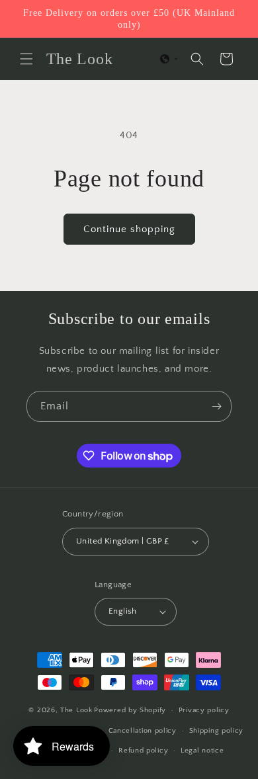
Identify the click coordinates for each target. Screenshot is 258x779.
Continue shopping (129, 229)
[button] (26, 58)
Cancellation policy (142, 731)
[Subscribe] (216, 406)
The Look (76, 710)
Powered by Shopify (130, 710)
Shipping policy (216, 731)
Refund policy (143, 751)
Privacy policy (204, 710)
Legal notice (202, 751)
